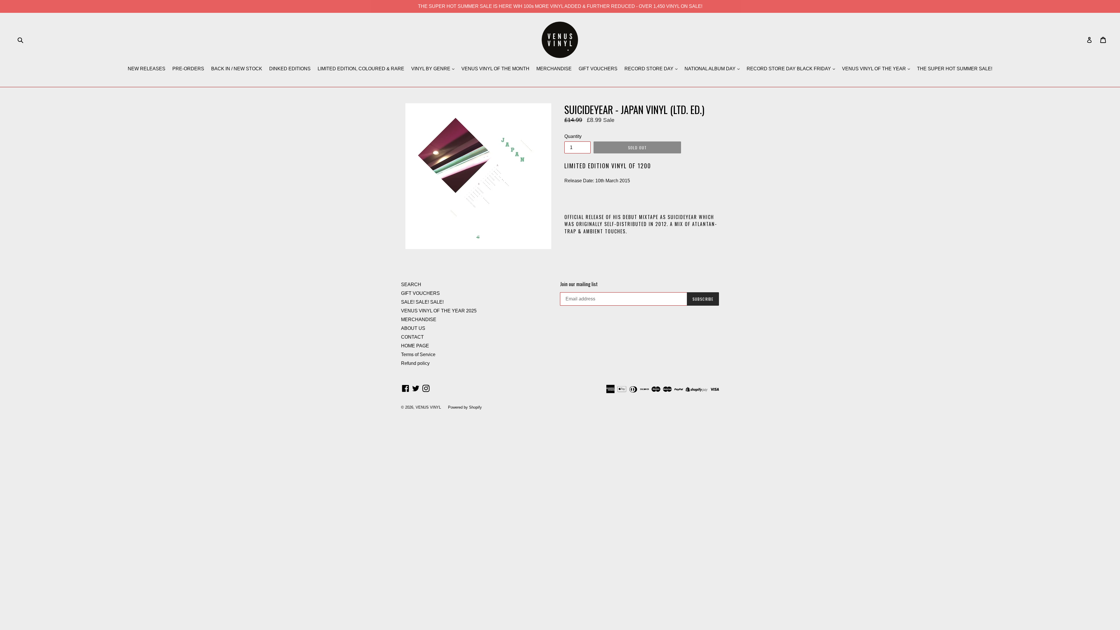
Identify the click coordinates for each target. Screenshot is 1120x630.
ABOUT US (413, 328)
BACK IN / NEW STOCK (236, 68)
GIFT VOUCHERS (598, 68)
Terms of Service (418, 354)
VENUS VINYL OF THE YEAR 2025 (439, 310)
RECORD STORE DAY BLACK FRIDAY (789, 68)
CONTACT (412, 337)
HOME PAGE (415, 345)
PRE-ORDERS (188, 68)
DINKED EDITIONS (290, 68)
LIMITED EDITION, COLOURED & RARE (361, 68)
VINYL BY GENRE (431, 68)
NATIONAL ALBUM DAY (711, 68)
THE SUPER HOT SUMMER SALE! (954, 68)
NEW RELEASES (146, 68)
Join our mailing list (579, 284)
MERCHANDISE (554, 68)
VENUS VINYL (428, 407)
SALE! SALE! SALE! (422, 302)
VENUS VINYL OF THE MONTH (495, 68)
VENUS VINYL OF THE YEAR (874, 68)
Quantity (573, 136)
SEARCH (411, 284)
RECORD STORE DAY (649, 68)
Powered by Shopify (465, 407)
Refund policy (415, 363)
